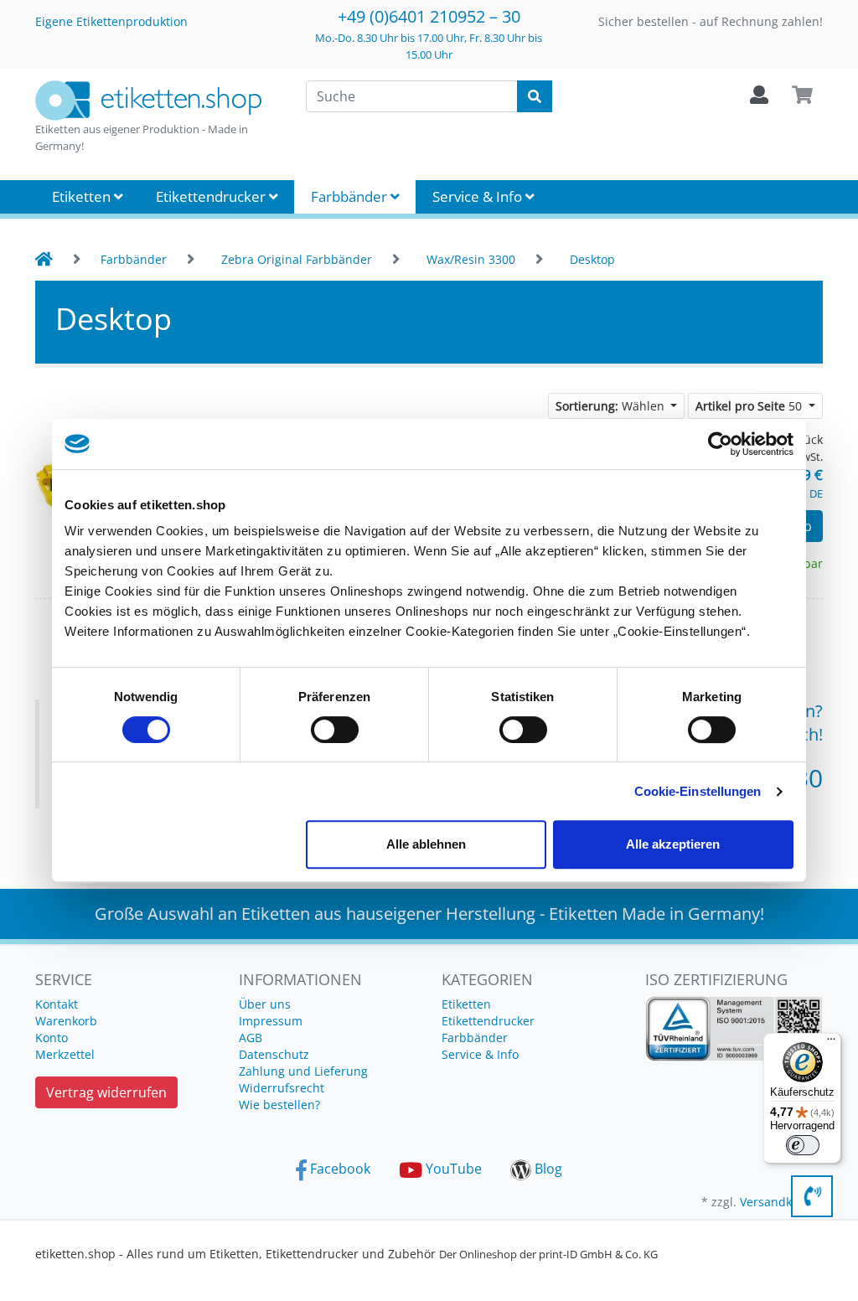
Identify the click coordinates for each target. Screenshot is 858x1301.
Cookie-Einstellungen (698, 791)
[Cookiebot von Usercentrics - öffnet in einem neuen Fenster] (720, 444)
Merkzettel (65, 1054)
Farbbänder (350, 196)
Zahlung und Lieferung (303, 1071)
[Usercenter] (759, 95)
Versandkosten (781, 1202)
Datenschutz (274, 1054)
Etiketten (83, 196)
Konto (51, 1037)
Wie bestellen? (279, 1105)
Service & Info (478, 196)
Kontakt (56, 1004)
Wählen (612, 406)
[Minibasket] (802, 95)
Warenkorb (66, 1021)
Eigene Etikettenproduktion (111, 21)
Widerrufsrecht (281, 1088)
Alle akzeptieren (673, 844)
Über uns (265, 1004)
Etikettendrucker (212, 196)
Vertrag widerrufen (106, 1092)
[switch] (335, 729)
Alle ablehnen (426, 844)
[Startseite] (44, 259)
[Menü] (831, 1043)
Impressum (270, 1021)
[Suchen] (534, 96)
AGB (250, 1037)
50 (750, 406)
